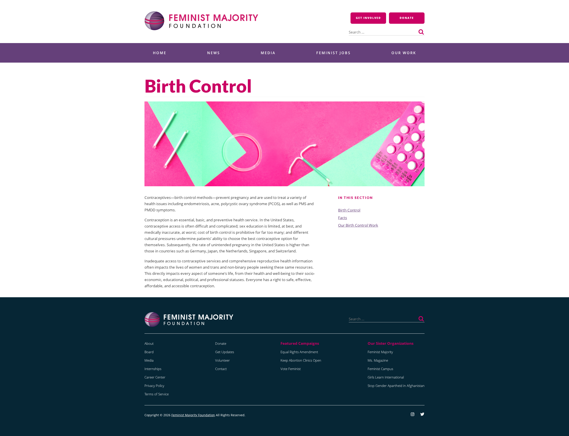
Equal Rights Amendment (299, 352)
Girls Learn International (386, 377)
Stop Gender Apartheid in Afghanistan (396, 385)
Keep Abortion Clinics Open (300, 360)
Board (149, 352)
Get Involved (368, 18)
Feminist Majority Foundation (193, 415)
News (213, 52)
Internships (152, 369)
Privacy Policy (154, 385)
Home (159, 52)
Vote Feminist (290, 369)
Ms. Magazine (378, 360)
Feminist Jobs (333, 52)
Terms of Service (156, 394)
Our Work (403, 52)
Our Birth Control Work (358, 225)
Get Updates (224, 352)
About (149, 343)
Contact (221, 369)
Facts (342, 217)
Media (268, 52)
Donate (407, 18)
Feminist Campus (380, 369)
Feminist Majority (380, 352)
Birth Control (349, 210)
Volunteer (222, 360)
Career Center (154, 377)
